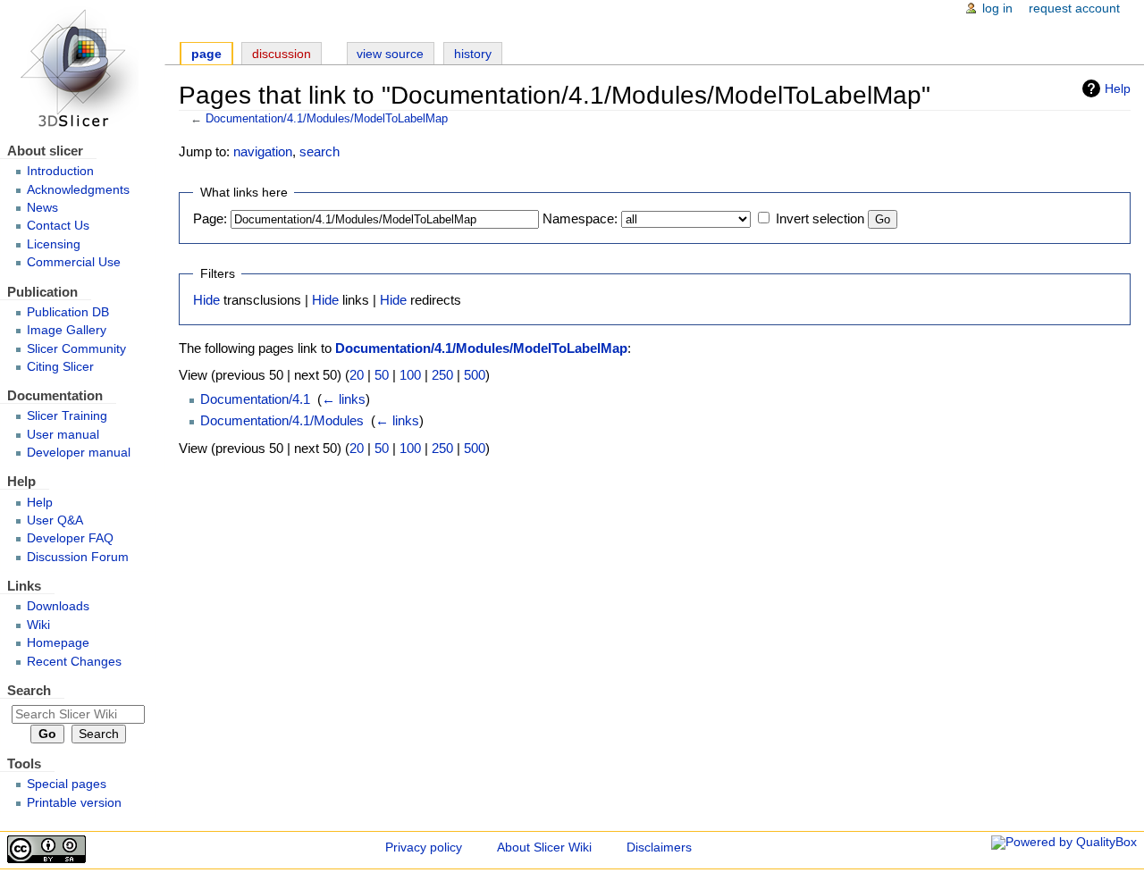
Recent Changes (74, 661)
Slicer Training (67, 416)
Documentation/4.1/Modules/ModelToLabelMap (327, 119)
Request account (1074, 8)
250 (442, 374)
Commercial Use (74, 262)
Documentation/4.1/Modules (282, 420)
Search (29, 690)
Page (206, 54)
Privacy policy (423, 847)
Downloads (58, 606)
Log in (997, 8)
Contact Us (58, 225)
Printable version (74, 803)
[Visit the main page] (82, 69)
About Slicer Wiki (544, 847)
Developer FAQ (70, 538)
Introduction (60, 171)
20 (356, 374)
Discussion (281, 54)
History (473, 54)
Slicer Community (76, 349)
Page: (210, 218)
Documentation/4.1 (255, 399)
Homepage (58, 643)
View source (390, 54)
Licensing (53, 244)
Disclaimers (659, 847)
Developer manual (78, 452)
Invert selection (820, 218)
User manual (63, 434)
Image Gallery (66, 330)
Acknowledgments (78, 190)
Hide (206, 299)
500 (474, 374)
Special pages (66, 784)
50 (381, 374)
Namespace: (580, 218)
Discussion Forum (78, 557)
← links (344, 399)
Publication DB (68, 312)
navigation (262, 151)
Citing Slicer (60, 366)
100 (410, 374)
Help (1118, 88)
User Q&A (55, 520)
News (42, 207)
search (319, 151)
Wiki (38, 625)
